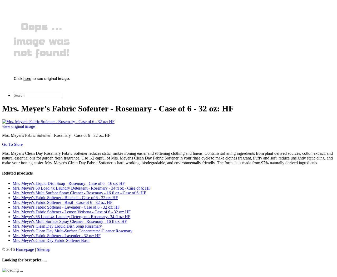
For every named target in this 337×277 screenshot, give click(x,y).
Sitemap (43, 249)
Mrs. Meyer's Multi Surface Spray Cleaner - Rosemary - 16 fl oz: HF (70, 221)
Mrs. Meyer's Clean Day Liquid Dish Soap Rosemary (57, 226)
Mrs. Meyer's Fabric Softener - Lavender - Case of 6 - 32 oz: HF (66, 207)
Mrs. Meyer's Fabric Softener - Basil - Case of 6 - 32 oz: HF (62, 202)
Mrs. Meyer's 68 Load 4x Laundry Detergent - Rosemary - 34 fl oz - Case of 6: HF (82, 188)
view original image (18, 126)
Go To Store (12, 144)
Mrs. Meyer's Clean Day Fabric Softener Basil (51, 240)
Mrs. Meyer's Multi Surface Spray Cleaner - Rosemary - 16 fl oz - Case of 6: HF (79, 193)
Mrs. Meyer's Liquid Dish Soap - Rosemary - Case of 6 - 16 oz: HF (69, 183)
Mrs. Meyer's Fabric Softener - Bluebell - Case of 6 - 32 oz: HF (65, 197)
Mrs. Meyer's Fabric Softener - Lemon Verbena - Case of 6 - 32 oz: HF (72, 212)
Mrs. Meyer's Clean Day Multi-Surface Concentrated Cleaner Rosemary (72, 231)
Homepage (25, 249)
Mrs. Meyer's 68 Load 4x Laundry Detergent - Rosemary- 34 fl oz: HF (71, 216)
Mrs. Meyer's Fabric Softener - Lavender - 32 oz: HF (57, 235)
